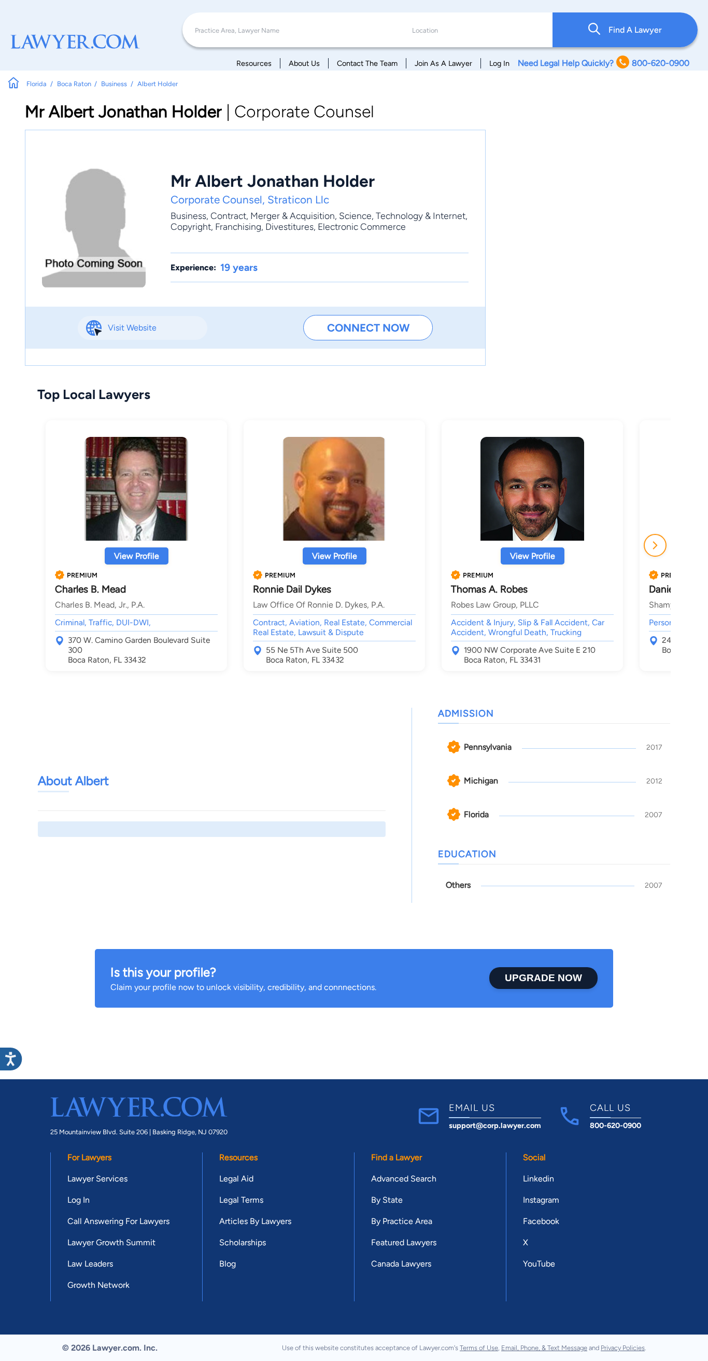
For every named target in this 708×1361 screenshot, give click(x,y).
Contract (228, 215)
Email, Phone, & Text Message (544, 1348)
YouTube (539, 1264)
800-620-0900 (615, 1125)
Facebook (541, 1221)
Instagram (541, 1200)
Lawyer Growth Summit (111, 1242)
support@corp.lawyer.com (495, 1125)
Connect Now (368, 327)
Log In (499, 63)
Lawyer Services (97, 1179)
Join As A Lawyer (443, 63)
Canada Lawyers (401, 1264)
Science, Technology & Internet (402, 215)
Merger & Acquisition (292, 215)
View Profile (136, 556)
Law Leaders (90, 1264)
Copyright (191, 226)
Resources (254, 63)
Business (188, 215)
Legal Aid (236, 1179)
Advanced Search (403, 1179)
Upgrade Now (543, 977)
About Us (304, 63)
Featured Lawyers (403, 1242)
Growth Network (98, 1285)
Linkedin (538, 1179)
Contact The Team (367, 63)
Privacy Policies (623, 1348)
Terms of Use (479, 1348)
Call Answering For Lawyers (118, 1221)
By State (387, 1200)
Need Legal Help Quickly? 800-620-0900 (603, 63)
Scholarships (242, 1242)
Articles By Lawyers (255, 1221)
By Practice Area (401, 1221)
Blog (227, 1264)
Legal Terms (241, 1200)
